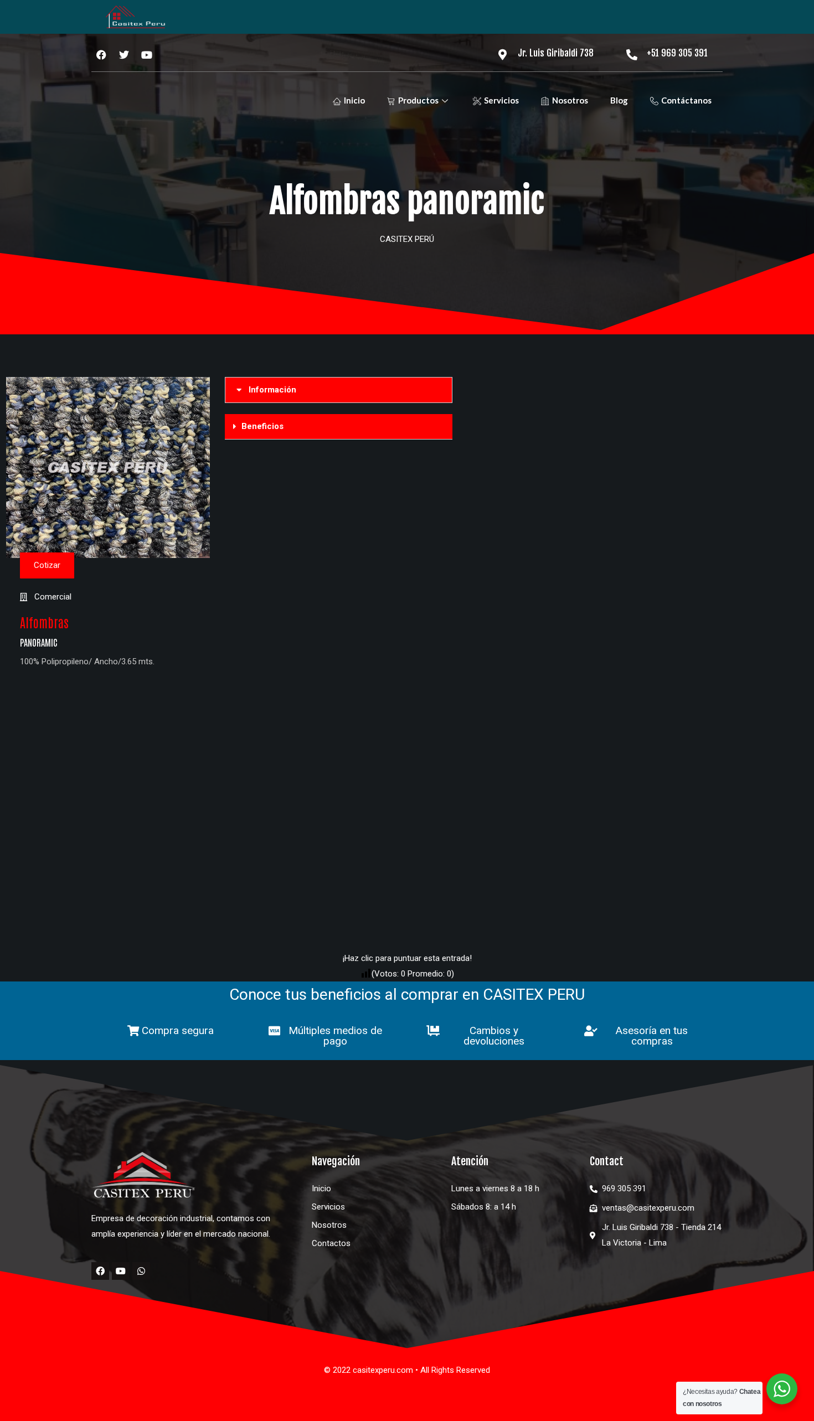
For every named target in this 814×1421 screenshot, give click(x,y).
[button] (338, 390)
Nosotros (570, 100)
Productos (418, 100)
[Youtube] (121, 1271)
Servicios (501, 100)
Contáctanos (686, 100)
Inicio (354, 100)
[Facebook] (100, 1271)
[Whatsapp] (141, 1271)
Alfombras (44, 622)
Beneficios (262, 426)
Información (272, 390)
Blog (619, 100)
